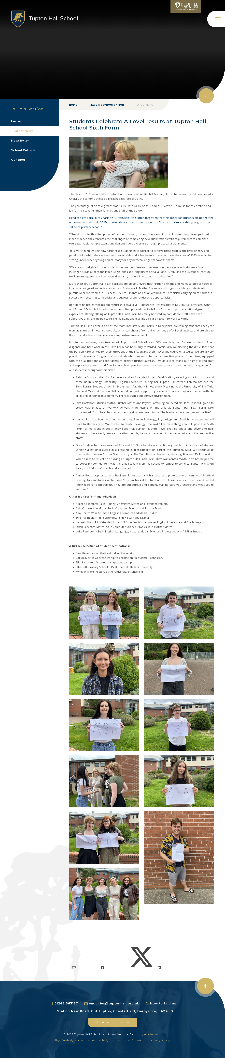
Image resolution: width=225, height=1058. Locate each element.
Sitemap (137, 1040)
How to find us (163, 1003)
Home (73, 104)
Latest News (145, 104)
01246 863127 (66, 1003)
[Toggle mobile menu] (216, 19)
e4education (152, 1034)
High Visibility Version (70, 1040)
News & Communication (106, 104)
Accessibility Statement (108, 1040)
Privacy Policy (160, 1040)
